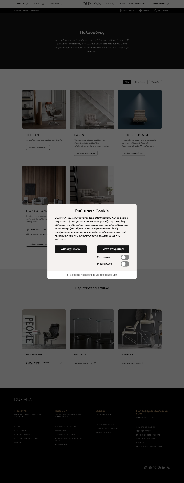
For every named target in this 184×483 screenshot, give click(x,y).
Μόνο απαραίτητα (113, 249)
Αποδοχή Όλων (70, 249)
